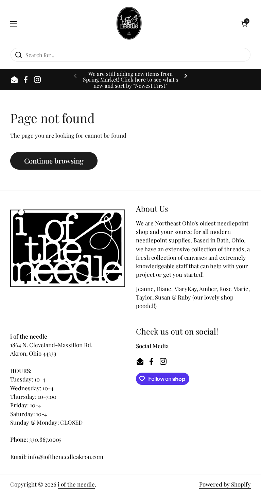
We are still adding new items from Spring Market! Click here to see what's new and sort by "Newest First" (130, 79)
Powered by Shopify (225, 484)
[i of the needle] (129, 24)
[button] (244, 24)
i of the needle (76, 484)
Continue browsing (54, 160)
